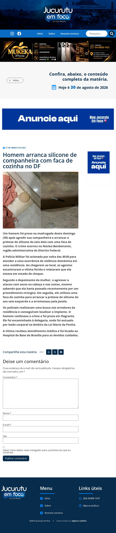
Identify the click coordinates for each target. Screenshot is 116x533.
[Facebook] (19, 33)
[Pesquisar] (112, 33)
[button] (48, 352)
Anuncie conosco (70, 33)
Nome (7, 413)
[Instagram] (12, 33)
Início (40, 33)
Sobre (52, 33)
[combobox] (97, 33)
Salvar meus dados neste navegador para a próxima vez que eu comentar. (36, 451)
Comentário (10, 377)
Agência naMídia (79, 521)
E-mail (7, 425)
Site (5, 436)
